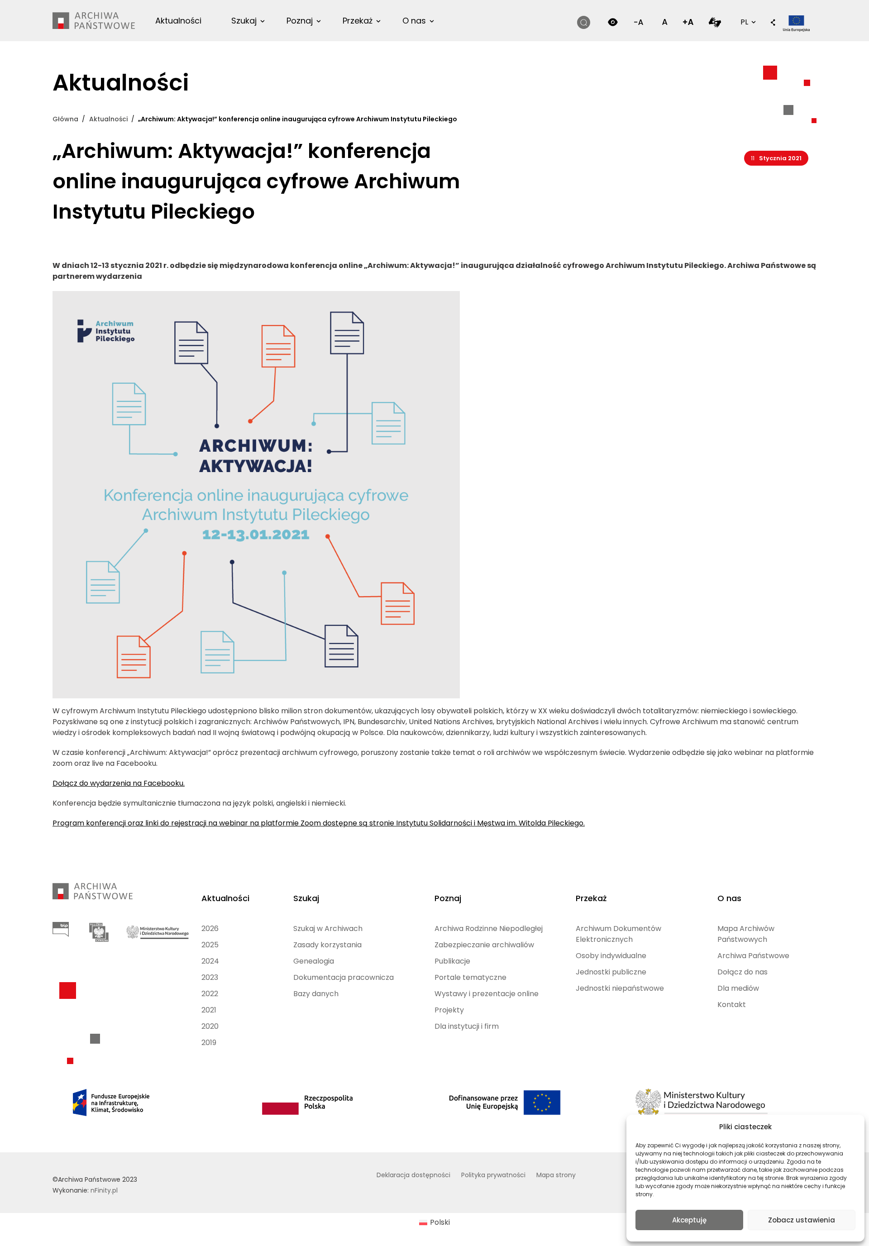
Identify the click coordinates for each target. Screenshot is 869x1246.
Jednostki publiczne (611, 972)
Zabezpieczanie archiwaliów (484, 945)
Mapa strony (556, 1174)
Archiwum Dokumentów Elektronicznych (618, 934)
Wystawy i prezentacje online (486, 993)
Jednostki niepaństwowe (620, 988)
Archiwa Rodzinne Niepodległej (488, 928)
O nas (414, 20)
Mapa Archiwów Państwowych (745, 934)
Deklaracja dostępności (413, 1174)
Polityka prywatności (493, 1174)
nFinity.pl (104, 1190)
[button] (773, 23)
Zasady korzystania (327, 945)
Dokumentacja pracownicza (343, 977)
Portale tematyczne (470, 977)
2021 (208, 1010)
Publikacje (452, 961)
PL (747, 21)
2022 (209, 993)
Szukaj (244, 20)
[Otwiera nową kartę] (715, 22)
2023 (209, 977)
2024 (210, 961)
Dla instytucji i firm (466, 1026)
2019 (208, 1042)
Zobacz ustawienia (801, 1220)
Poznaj (299, 20)
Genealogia (313, 961)
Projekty (449, 1010)
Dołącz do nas (742, 972)
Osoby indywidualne (611, 955)
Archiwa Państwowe (753, 955)
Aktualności (178, 20)
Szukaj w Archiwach (328, 928)
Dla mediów (738, 988)
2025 (210, 945)
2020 (210, 1026)
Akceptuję (689, 1220)
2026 (210, 928)
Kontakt (731, 1004)
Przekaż (357, 20)
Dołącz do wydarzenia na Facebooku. (119, 783)
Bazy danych (316, 993)
